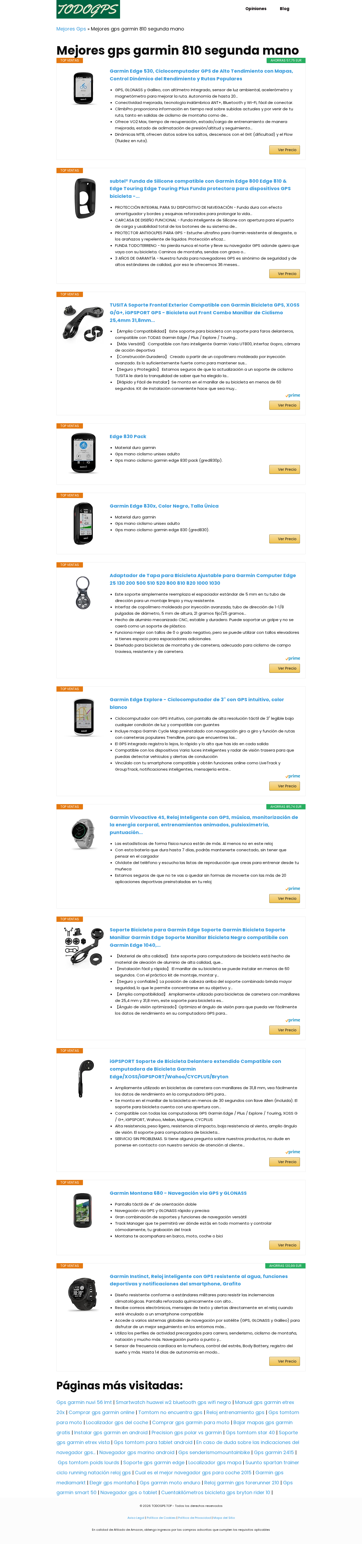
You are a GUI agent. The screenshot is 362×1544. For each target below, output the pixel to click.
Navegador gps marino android (136, 1452)
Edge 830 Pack (128, 436)
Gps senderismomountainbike (214, 1452)
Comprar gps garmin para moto (190, 1422)
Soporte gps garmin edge (153, 1462)
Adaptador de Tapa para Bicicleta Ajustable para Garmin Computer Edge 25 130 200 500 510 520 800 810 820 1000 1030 (203, 579)
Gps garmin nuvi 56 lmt (84, 1402)
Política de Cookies (161, 1518)
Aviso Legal (135, 1518)
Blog (284, 8)
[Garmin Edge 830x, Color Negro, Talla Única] (83, 523)
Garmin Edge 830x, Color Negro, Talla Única (164, 506)
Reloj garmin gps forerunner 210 (241, 1482)
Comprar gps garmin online (101, 1412)
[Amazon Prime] (292, 396)
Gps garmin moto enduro (170, 1482)
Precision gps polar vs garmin (187, 1432)
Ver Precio (287, 149)
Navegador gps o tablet (128, 1492)
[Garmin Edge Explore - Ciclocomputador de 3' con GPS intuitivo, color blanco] (83, 717)
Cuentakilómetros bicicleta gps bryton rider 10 (215, 1492)
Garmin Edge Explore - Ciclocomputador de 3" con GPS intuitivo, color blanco (197, 703)
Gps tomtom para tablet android (153, 1442)
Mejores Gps (71, 28)
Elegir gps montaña (113, 1482)
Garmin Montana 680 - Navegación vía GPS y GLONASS (178, 1193)
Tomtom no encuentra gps (170, 1412)
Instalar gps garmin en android (111, 1432)
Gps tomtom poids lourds (88, 1462)
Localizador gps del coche (117, 1422)
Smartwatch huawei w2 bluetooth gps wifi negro (173, 1402)
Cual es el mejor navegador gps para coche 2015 (193, 1472)
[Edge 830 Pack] (83, 454)
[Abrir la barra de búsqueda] (299, 8)
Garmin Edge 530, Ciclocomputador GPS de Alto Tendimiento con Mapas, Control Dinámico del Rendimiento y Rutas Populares (201, 75)
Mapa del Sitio (224, 1518)
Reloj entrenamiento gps (235, 1412)
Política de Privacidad (194, 1518)
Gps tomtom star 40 (250, 1432)
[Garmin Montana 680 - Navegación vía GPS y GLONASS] (83, 1210)
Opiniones (256, 8)
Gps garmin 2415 (274, 1452)
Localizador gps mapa (214, 1462)
